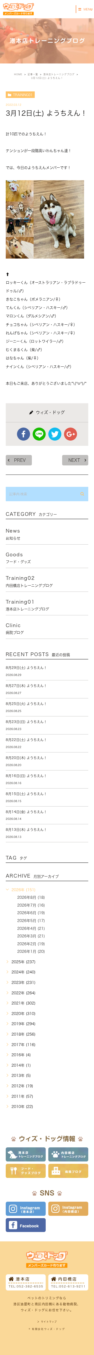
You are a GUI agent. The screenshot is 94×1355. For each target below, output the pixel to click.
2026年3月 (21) (31, 936)
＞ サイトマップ (47, 1322)
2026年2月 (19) (31, 944)
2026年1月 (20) (31, 951)
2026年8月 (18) (31, 897)
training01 (23, 94)
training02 (29, 581)
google (70, 434)
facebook (23, 434)
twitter (54, 434)
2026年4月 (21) (31, 928)
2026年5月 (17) (31, 920)
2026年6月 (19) (31, 913)
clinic (15, 628)
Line (39, 434)
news (13, 534)
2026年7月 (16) (31, 905)
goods (18, 558)
